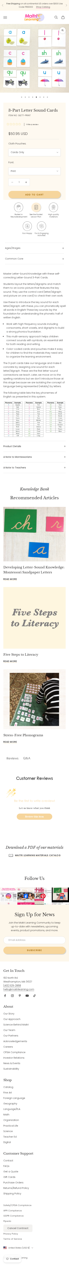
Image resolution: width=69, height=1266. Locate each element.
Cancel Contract (17, 1228)
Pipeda (7, 1221)
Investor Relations (13, 1057)
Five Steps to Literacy (20, 654)
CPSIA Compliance (14, 1052)
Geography (10, 1103)
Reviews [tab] (12, 758)
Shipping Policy (12, 1193)
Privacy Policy (10, 1233)
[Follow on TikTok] (34, 995)
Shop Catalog (43, 6)
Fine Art (7, 1092)
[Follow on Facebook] (5, 995)
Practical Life (10, 1125)
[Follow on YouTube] (27, 995)
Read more (10, 579)
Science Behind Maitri (16, 1024)
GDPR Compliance (13, 1215)
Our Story (8, 1013)
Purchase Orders (13, 1182)
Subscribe (34, 950)
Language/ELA (11, 1109)
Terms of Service (12, 1239)
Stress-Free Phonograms (23, 735)
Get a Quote (10, 1171)
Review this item (34, 816)
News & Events (11, 1063)
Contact (8, 1160)
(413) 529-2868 (12, 985)
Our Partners (10, 1035)
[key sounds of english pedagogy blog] (34, 419)
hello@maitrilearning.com (18, 989)
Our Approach (11, 1019)
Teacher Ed (10, 1136)
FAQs (6, 1166)
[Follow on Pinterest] (19, 995)
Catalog (8, 1087)
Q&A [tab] (26, 758)
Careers (8, 1046)
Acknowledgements (15, 1041)
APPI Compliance (12, 1210)
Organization (11, 1120)
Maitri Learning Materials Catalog (38, 855)
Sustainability (11, 1068)
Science (8, 1131)
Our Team (9, 1030)
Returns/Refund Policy (16, 1188)
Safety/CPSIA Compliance (17, 1205)
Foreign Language (14, 1098)
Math (6, 1114)
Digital (7, 1142)
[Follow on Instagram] (12, 995)
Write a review (32, 124)
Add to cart (34, 194)
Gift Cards (9, 1177)
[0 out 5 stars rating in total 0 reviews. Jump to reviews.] (14, 124)
